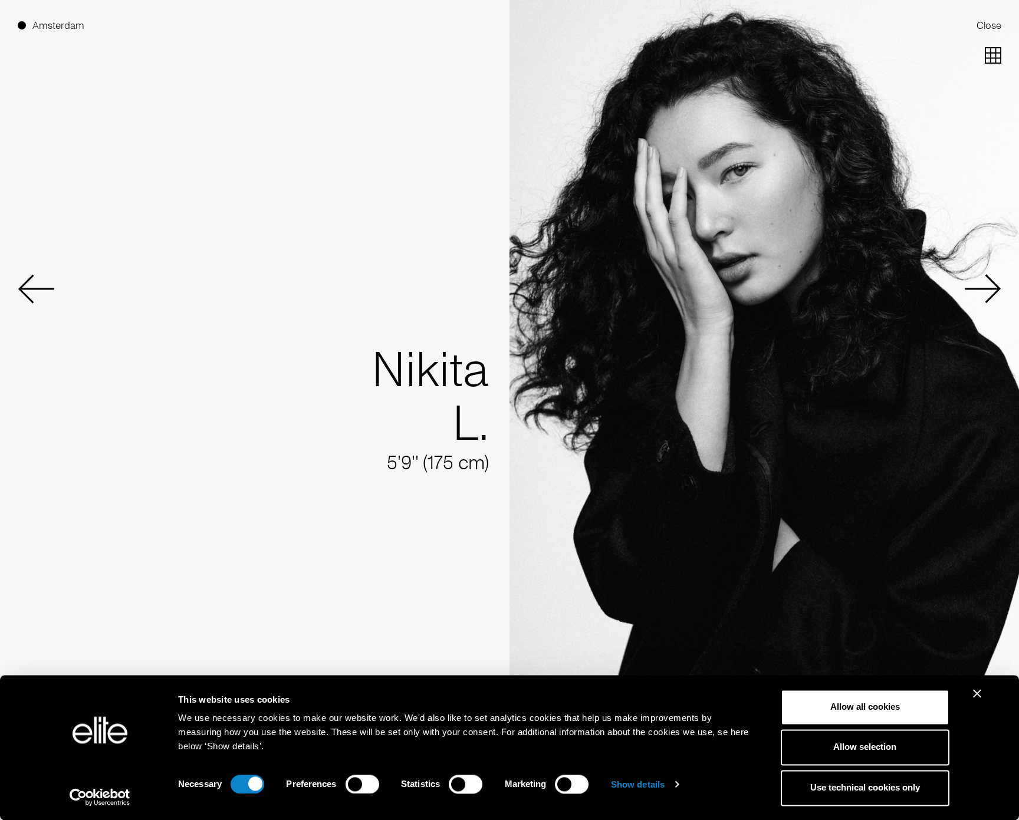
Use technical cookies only (865, 787)
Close (989, 25)
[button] (36, 289)
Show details (638, 784)
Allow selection (864, 747)
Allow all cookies (865, 707)
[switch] (362, 784)
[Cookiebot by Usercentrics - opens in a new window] (100, 797)
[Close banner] (977, 701)
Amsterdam (58, 25)
